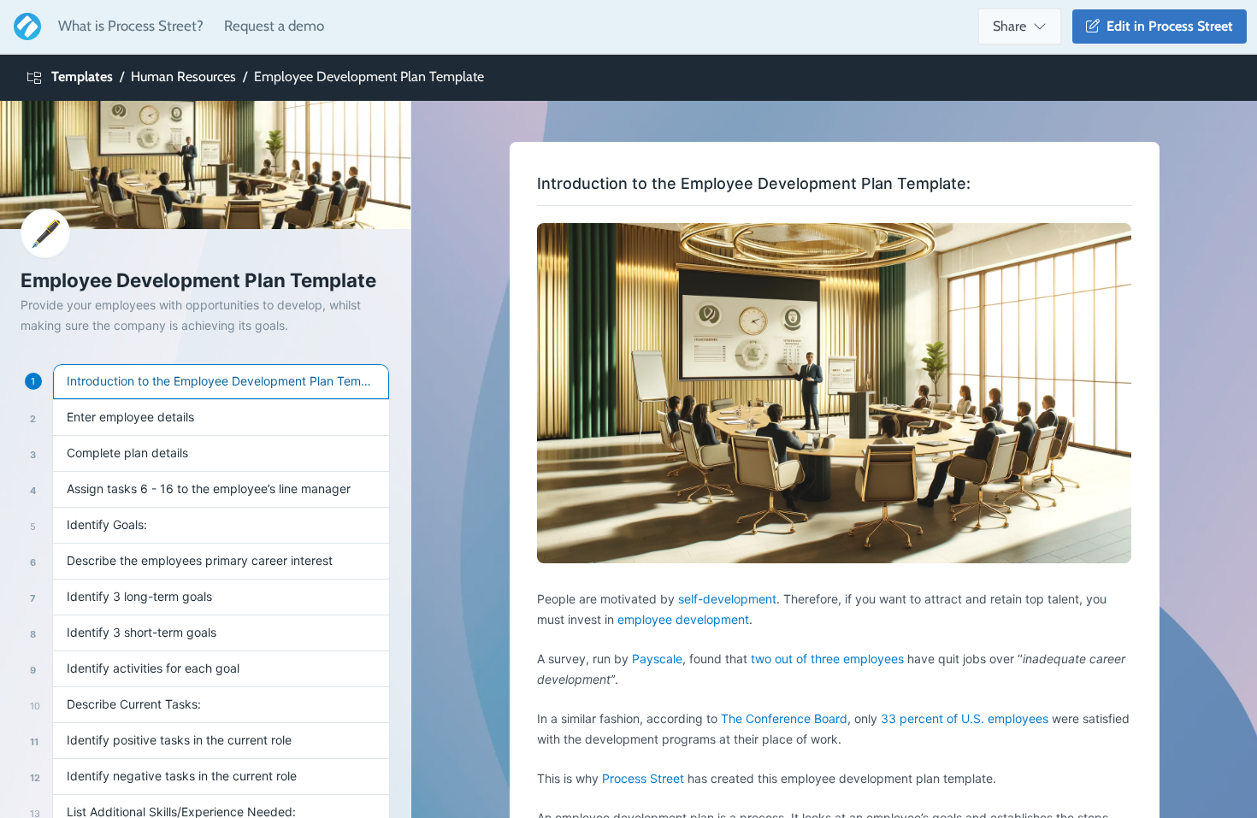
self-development (727, 598)
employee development (683, 619)
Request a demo (274, 25)
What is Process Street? (131, 25)
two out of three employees (827, 658)
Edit (1166, 26)
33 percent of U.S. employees (962, 718)
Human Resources (183, 76)
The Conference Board (784, 718)
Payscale (657, 658)
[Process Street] (24, 26)
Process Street (643, 778)
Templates (82, 76)
